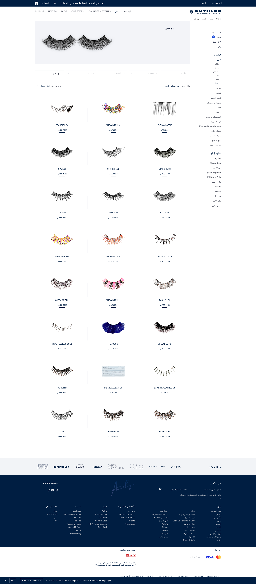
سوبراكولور (216, 205)
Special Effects (74, 527)
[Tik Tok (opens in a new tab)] (49, 490)
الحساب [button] (45, 3)
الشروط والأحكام (184, 576)
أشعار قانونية (125, 576)
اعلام (55, 520)
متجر (117, 11)
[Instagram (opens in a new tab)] (57, 490)
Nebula (218, 191)
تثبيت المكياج (216, 121)
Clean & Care (215, 163)
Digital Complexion (213, 172)
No (12, 580)
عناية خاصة (217, 200)
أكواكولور (217, 158)
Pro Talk (77, 517)
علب (217, 78)
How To (52, 11)
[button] (36, 3)
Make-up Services (127, 517)
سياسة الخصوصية (169, 576)
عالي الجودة (216, 181)
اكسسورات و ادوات (213, 116)
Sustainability (75, 533)
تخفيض (218, 37)
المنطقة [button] (218, 3)
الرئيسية (127, 11)
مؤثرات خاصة (216, 130)
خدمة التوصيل (198, 576)
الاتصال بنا (39, 11)
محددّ (217, 67)
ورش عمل (131, 511)
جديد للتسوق (216, 32)
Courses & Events (100, 11)
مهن (55, 517)
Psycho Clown (101, 514)
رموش (196, 19)
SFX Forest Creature (98, 523)
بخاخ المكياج (216, 140)
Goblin (104, 511)
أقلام (219, 107)
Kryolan (218, 19)
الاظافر (218, 93)
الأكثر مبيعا (217, 41)
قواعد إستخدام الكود (153, 576)
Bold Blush (102, 527)
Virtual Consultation (127, 514)
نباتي (219, 46)
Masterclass (130, 523)
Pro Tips (77, 520)
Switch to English (31, 580)
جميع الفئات (76, 511)
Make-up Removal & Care (210, 126)
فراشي (218, 112)
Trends (78, 530)
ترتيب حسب (56, 86)
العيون (204, 19)
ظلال (217, 63)
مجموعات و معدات (214, 102)
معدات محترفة (215, 145)
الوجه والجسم (216, 97)
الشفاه (218, 88)
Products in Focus (73, 523)
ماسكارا (216, 71)
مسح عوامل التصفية (171, 86)
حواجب (216, 75)
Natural (218, 186)
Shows (132, 520)
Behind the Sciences (72, 514)
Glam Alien (102, 517)
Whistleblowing (137, 576)
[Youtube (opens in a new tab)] (52, 490)
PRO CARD (52, 514)
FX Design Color (214, 177)
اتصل (55, 511)
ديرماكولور (217, 167)
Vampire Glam (101, 520)
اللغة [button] (204, 3)
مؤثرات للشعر (215, 135)
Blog (64, 11)
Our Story (77, 11)
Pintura (218, 195)
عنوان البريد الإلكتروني (179, 489)
